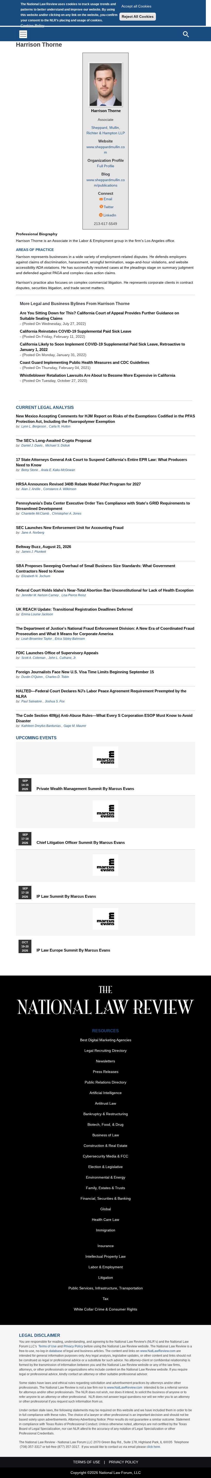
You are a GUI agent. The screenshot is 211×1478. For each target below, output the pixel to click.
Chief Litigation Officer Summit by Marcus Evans (81, 843)
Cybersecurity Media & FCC (105, 1156)
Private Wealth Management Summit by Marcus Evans (85, 789)
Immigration (105, 1230)
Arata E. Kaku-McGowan (58, 470)
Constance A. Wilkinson (59, 489)
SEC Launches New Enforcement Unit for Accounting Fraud (70, 527)
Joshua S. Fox (55, 701)
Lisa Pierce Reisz (73, 595)
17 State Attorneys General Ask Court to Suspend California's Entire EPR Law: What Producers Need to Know (101, 462)
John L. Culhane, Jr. (62, 658)
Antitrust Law (105, 1103)
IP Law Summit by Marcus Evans (66, 896)
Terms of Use (47, 1346)
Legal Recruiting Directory (105, 1050)
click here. (154, 1447)
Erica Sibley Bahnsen (70, 639)
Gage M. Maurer (75, 726)
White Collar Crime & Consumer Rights (105, 1309)
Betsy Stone (29, 470)
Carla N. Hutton (60, 426)
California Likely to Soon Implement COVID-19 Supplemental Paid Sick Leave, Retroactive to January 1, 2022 (102, 347)
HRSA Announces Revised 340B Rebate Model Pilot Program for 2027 (78, 484)
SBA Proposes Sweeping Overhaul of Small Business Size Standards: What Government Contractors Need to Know (95, 568)
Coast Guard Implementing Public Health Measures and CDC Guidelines (84, 362)
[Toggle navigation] (23, 34)
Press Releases (105, 1072)
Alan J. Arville (30, 489)
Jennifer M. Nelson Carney (40, 595)
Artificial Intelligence (106, 1093)
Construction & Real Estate (105, 1146)
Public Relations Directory (105, 1082)
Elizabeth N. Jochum (35, 576)
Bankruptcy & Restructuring (105, 1114)
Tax (105, 1299)
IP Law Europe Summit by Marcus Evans (73, 950)
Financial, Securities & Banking (106, 1198)
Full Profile (105, 166)
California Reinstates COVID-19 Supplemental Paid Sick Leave (75, 331)
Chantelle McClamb (35, 513)
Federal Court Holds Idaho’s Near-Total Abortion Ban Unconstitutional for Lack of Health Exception (105, 590)
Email (108, 199)
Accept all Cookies (136, 6)
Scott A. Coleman (33, 658)
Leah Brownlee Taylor (36, 639)
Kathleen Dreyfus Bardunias (41, 726)
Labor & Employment (106, 1267)
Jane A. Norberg (32, 532)
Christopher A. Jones (66, 513)
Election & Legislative (105, 1167)
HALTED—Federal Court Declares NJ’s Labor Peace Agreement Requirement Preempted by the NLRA (101, 694)
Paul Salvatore (31, 701)
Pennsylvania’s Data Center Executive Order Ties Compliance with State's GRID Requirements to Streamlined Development (103, 506)
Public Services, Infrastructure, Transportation (105, 1288)
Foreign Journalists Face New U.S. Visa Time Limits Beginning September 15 (85, 672)
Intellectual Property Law (105, 1256)
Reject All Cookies (138, 16)
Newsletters (105, 1061)
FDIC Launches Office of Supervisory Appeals (57, 653)
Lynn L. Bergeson (33, 426)
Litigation (105, 1277)
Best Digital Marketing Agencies (105, 1040)
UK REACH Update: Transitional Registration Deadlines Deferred (74, 609)
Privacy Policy (73, 1346)
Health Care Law (105, 1219)
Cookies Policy (32, 25)
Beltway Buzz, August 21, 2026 (43, 546)
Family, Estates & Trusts (105, 1188)
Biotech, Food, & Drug (105, 1124)
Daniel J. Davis (31, 445)
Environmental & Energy (105, 1177)
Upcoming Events (36, 738)
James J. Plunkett (33, 551)
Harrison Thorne (106, 110)
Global (105, 1209)
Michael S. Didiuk (57, 445)
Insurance (106, 1246)
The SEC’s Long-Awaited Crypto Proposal (53, 440)
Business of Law (105, 1135)
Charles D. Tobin (57, 677)
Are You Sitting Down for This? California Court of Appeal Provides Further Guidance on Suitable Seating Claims (99, 316)
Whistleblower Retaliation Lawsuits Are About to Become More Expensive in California (97, 375)
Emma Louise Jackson (37, 614)
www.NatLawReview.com (157, 1351)
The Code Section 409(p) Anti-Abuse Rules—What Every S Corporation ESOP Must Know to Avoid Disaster (104, 718)
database (55, 1351)
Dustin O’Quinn (32, 677)
